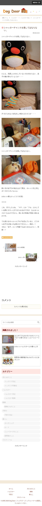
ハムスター (6, 390)
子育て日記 (8, 415)
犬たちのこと (7, 377)
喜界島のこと (9, 436)
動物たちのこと (9, 406)
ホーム (11, 489)
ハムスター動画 (9, 398)
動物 (4, 402)
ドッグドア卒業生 (10, 385)
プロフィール (7, 440)
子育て (5, 411)
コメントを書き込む (21, 306)
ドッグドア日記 (9, 381)
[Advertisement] (21, 281)
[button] (38, 322)
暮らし (5, 419)
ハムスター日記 (8, 237)
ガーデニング (9, 423)
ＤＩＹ (6, 427)
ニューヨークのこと (11, 431)
